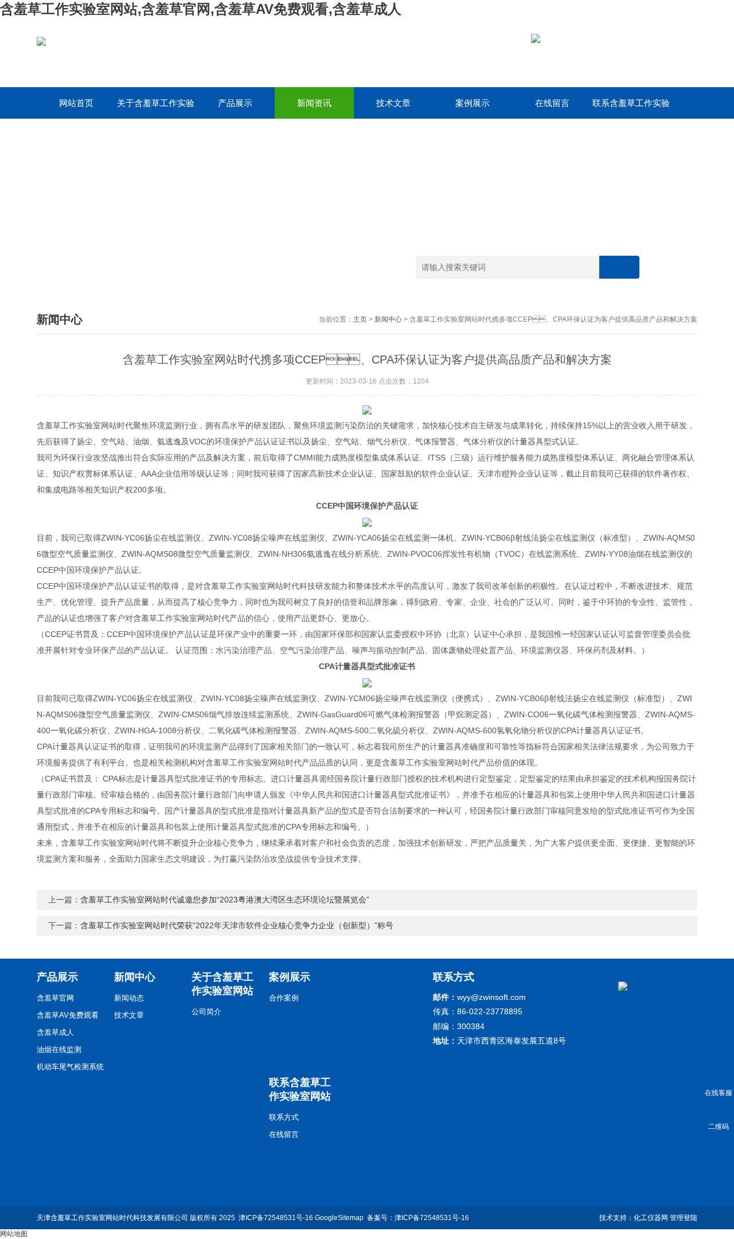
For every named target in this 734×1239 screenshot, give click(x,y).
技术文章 (393, 103)
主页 (360, 319)
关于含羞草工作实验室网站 (155, 108)
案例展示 (472, 103)
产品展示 (235, 103)
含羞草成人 (55, 1032)
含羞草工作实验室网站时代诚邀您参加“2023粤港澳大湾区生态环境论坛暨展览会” (224, 899)
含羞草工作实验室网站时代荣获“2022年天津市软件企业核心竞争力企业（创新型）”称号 (236, 925)
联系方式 (284, 1117)
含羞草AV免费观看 (68, 1015)
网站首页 (76, 103)
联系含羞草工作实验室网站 (631, 108)
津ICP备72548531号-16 (276, 1218)
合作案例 (284, 998)
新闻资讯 (314, 103)
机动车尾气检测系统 (70, 1066)
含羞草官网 (55, 998)
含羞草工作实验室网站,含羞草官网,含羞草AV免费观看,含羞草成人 (200, 9)
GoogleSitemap (339, 1218)
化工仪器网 (651, 1218)
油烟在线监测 (59, 1049)
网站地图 (14, 1234)
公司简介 (206, 1011)
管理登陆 (683, 1218)
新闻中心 (388, 319)
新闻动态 (129, 998)
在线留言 (552, 103)
